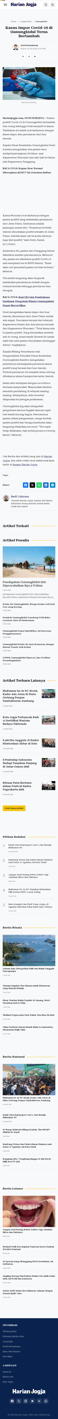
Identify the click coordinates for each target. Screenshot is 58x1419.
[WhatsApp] (46, 1401)
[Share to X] (32, 485)
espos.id (7, 1372)
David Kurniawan (29, 45)
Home (13, 21)
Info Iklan (7, 1356)
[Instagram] (25, 1401)
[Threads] (39, 1401)
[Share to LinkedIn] (46, 485)
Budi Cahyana (20, 496)
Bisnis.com (8, 1377)
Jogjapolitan (26, 21)
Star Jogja (8, 1382)
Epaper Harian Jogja (25, 464)
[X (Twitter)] (19, 1401)
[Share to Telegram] (52, 485)
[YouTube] (32, 1401)
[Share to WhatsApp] (39, 485)
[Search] (46, 4)
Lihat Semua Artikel (14, 808)
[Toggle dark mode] (52, 4)
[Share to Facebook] (25, 485)
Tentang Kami (9, 1331)
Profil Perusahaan (11, 1346)
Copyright (8, 1341)
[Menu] (5, 5)
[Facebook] (12, 1401)
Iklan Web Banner (11, 1351)
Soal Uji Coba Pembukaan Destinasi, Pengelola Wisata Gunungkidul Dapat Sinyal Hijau (28, 301)
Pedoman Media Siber (13, 1336)
